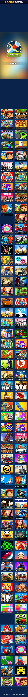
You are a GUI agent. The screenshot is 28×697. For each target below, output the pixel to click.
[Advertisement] (14, 18)
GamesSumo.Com (16, 694)
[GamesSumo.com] (14, 2)
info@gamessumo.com (19, 695)
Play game (14, 55)
